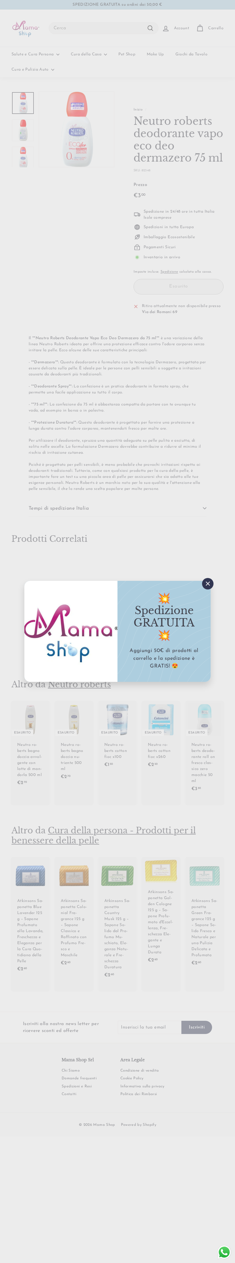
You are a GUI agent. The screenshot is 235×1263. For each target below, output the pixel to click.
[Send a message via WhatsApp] (224, 1252)
